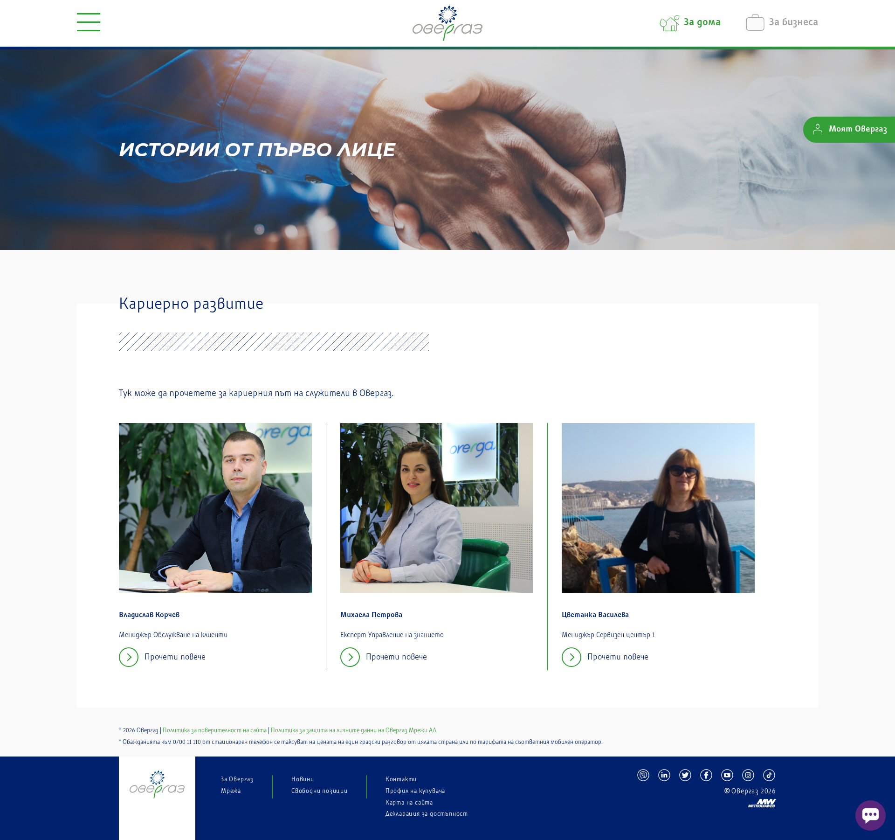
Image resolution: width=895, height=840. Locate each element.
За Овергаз (237, 779)
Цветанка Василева (595, 615)
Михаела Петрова (371, 615)
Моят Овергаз (858, 129)
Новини (302, 779)
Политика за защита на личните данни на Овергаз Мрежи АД (353, 730)
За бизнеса (793, 23)
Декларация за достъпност (427, 814)
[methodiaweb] (706, 799)
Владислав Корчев (149, 615)
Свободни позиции (319, 791)
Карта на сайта (409, 802)
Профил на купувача (415, 791)
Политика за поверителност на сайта (215, 730)
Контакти (401, 779)
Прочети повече (175, 657)
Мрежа (231, 791)
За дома (702, 23)
